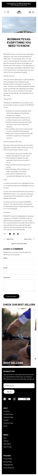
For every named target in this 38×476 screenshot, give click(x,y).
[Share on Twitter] (14, 234)
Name (5, 258)
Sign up (9, 392)
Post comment (11, 296)
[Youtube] (9, 399)
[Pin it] (18, 234)
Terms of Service (8, 468)
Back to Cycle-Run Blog (19, 243)
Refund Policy (7, 462)
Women (6, 441)
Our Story (6, 411)
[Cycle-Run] (19, 12)
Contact (6, 420)
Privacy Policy (7, 459)
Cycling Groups (8, 414)
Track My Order (8, 423)
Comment (6, 277)
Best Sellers (7, 444)
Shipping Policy (8, 465)
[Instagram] (14, 399)
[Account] (28, 12)
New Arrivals (7, 447)
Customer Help (8, 417)
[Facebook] (4, 399)
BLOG (5, 426)
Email (5, 268)
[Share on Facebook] (10, 234)
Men (4, 438)
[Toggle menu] (5, 12)
